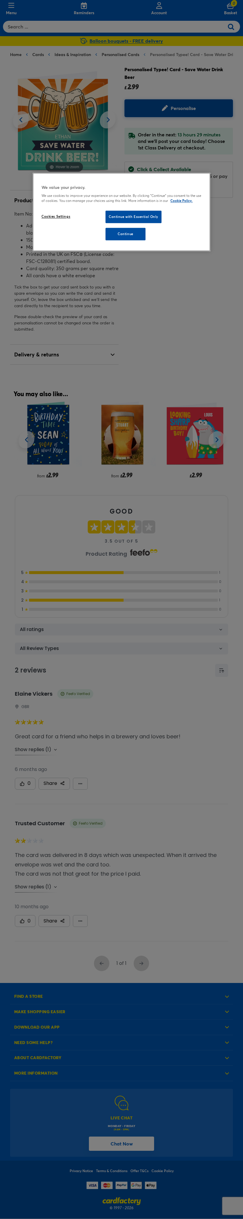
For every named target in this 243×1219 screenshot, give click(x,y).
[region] (121, 212)
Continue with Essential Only (133, 217)
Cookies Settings (55, 216)
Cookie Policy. (181, 201)
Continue (125, 234)
